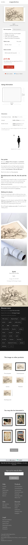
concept (4, 336)
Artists (16, 507)
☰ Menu (3, 2)
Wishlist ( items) (6, 507)
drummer (12, 339)
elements (4, 346)
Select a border (7, 49)
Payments (4, 492)
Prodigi (8, 535)
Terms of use (5, 523)
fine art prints (14, 172)
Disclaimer (5, 529)
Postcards (17, 494)
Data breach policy (6, 525)
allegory (23, 318)
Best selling (17, 504)
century (20, 329)
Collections (17, 509)
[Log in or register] (24, 2)
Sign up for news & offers (14, 470)
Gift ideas (4, 506)
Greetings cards (18, 495)
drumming (19, 339)
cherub (3, 332)
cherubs (17, 332)
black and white (5, 329)
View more (14, 450)
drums (3, 342)
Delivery (3, 200)
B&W (8, 325)
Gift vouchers (5, 504)
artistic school (18, 322)
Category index (18, 511)
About (3, 488)
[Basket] (26, 2)
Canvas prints (18, 490)
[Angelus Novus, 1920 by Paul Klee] (7, 436)
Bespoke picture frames (12, 537)
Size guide (19, 41)
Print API (3, 535)
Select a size (12, 41)
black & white (15, 325)
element (21, 342)
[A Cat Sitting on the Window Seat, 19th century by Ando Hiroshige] (21, 436)
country (10, 336)
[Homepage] (14, 2)
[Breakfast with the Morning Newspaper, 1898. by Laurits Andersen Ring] (21, 419)
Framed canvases (19, 492)
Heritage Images (16, 313)
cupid (16, 336)
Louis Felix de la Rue (14, 25)
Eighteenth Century (12, 342)
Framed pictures (19, 488)
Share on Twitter (19, 73)
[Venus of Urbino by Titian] (7, 421)
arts (3, 325)
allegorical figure (14, 318)
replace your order (13, 206)
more (11, 346)
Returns (4, 495)
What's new (17, 497)
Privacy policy (5, 521)
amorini (3, 322)
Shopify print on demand (6, 540)
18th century (5, 318)
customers (17, 188)
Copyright (4, 527)
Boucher (14, 329)
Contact (4, 486)
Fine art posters (18, 486)
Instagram (17, 513)
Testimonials (5, 490)
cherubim (10, 332)
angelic (10, 322)
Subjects (17, 506)
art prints (17, 38)
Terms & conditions (7, 519)
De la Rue (4, 339)
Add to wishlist (9, 73)
